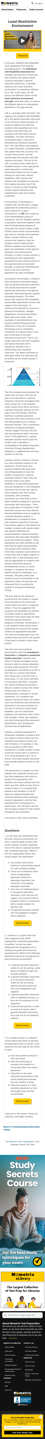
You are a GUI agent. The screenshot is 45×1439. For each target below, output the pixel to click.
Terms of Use (29, 1366)
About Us (8, 1390)
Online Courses (36, 10)
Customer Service (31, 1347)
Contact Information (32, 1355)
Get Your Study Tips (22, 1432)
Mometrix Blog (10, 1375)
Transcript (22, 55)
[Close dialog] (40, 1416)
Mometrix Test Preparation (21, 1141)
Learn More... (13, 1338)
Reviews (7, 1382)
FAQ (6, 1386)
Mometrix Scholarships (33, 1380)
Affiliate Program (11, 1365)
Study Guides (8, 10)
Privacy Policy (30, 1362)
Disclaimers (29, 1370)
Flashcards (21, 10)
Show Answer (22, 923)
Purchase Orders (31, 1351)
